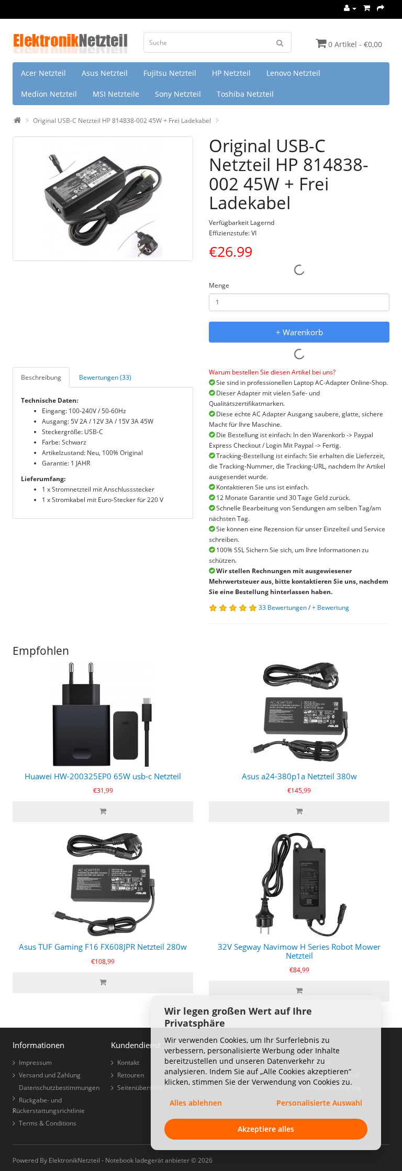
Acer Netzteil (43, 73)
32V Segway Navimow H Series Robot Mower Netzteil (299, 951)
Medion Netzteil (49, 94)
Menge (219, 285)
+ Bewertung (330, 607)
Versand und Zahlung (50, 1075)
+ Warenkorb (299, 332)
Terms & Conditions (47, 1123)
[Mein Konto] (350, 8)
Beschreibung (41, 377)
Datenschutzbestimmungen (59, 1087)
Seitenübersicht (140, 1087)
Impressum (35, 1062)
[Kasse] (380, 8)
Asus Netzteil (105, 73)
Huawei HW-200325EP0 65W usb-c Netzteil (103, 776)
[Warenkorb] (366, 8)
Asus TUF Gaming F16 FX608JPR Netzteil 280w (103, 946)
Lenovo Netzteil (293, 73)
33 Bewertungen (283, 607)
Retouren (130, 1075)
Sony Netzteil (178, 94)
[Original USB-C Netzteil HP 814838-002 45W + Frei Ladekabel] (103, 199)
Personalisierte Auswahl (319, 1103)
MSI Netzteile (116, 94)
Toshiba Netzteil (245, 94)
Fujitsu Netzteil (169, 73)
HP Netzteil (231, 73)
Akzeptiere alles (266, 1129)
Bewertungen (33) (105, 377)
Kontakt (128, 1062)
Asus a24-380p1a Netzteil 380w (299, 776)
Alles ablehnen (196, 1103)
